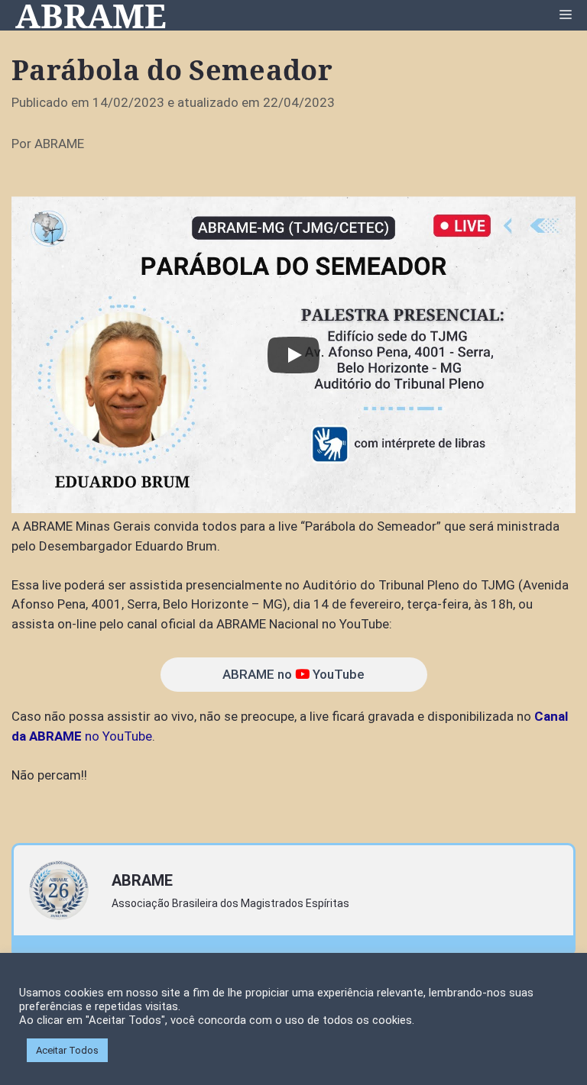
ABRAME (91, 15)
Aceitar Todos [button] (67, 1050)
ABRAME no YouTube (293, 674)
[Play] (293, 355)
